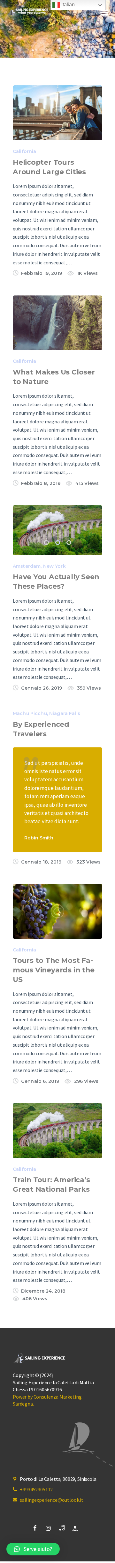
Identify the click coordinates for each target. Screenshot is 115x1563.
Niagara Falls (64, 713)
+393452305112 (36, 1489)
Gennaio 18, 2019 (41, 862)
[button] (46, 542)
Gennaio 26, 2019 (41, 688)
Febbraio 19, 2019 (41, 273)
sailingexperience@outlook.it (51, 1500)
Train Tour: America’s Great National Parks (51, 1184)
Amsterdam (27, 566)
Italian (67, 4)
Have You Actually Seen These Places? (56, 581)
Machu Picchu (30, 713)
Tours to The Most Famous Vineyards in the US (53, 969)
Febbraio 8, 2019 (40, 483)
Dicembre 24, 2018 (43, 1291)
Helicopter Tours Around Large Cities (49, 167)
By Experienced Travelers (41, 729)
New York (54, 566)
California (24, 151)
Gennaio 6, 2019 (40, 1081)
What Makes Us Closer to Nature (54, 377)
